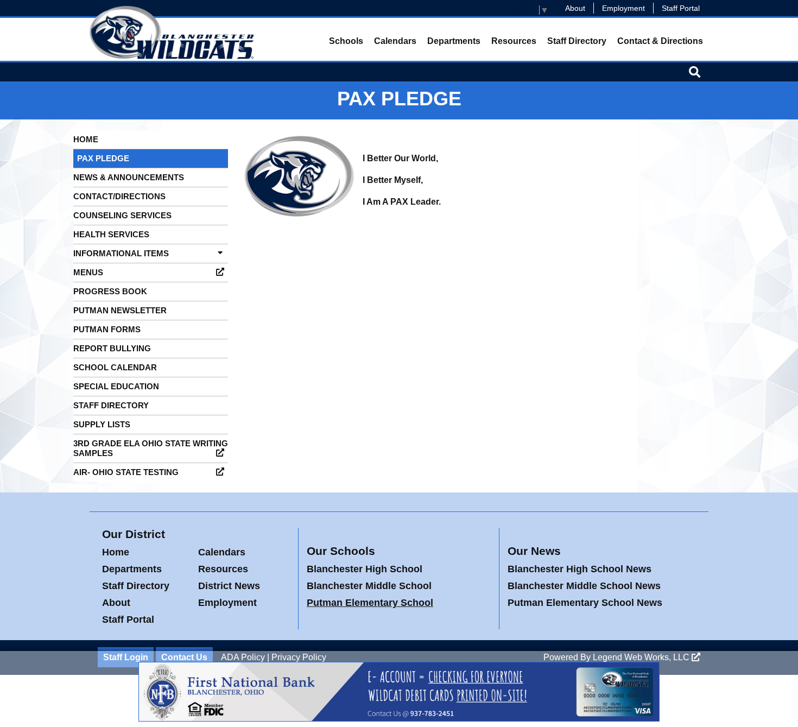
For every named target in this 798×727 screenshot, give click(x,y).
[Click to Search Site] (694, 71)
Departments (453, 41)
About (575, 8)
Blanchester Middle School (369, 585)
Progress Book (110, 291)
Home (85, 139)
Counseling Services (122, 215)
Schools (346, 41)
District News (229, 585)
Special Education (116, 386)
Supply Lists (101, 424)
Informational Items (121, 253)
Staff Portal (681, 8)
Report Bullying (112, 348)
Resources (513, 41)
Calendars (395, 41)
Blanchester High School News (579, 569)
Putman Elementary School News (585, 602)
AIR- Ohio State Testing (126, 472)
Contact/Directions (119, 196)
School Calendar (115, 367)
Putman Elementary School (370, 602)
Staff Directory (576, 41)
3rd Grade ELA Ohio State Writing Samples (150, 448)
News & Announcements (128, 177)
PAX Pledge (103, 158)
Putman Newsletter (120, 310)
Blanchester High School (364, 569)
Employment (623, 8)
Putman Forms (107, 329)
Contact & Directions (660, 41)
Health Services (111, 234)
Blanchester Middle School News (584, 585)
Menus (88, 272)
